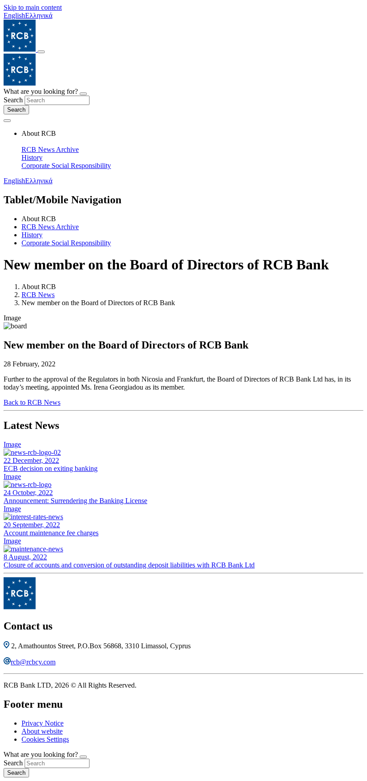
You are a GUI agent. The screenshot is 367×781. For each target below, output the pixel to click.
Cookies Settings (45, 739)
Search (13, 100)
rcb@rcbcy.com (33, 662)
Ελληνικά (38, 15)
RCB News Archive (50, 149)
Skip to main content (33, 7)
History (32, 157)
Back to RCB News (32, 402)
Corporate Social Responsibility (66, 165)
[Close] (83, 93)
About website (42, 731)
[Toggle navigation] (41, 51)
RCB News (38, 294)
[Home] (21, 49)
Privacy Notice (42, 723)
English (14, 15)
